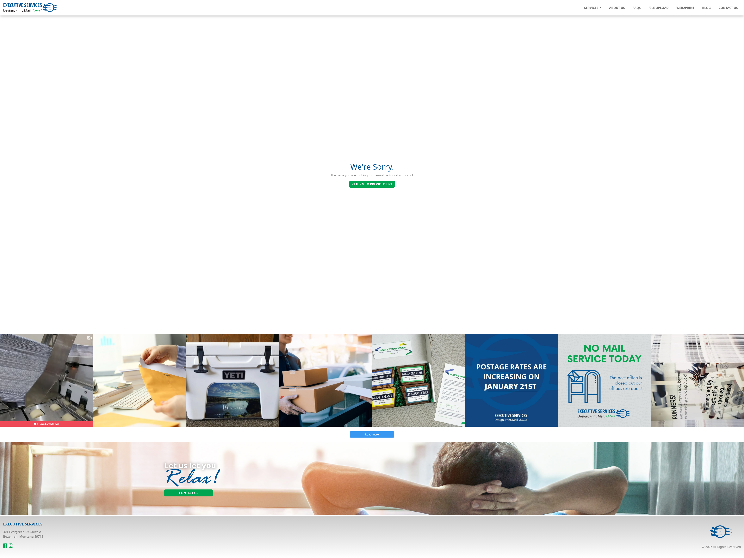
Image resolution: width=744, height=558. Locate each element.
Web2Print (685, 8)
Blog (706, 8)
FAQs (637, 8)
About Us (617, 8)
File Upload (658, 8)
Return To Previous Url (372, 184)
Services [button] (591, 8)
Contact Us (728, 8)
